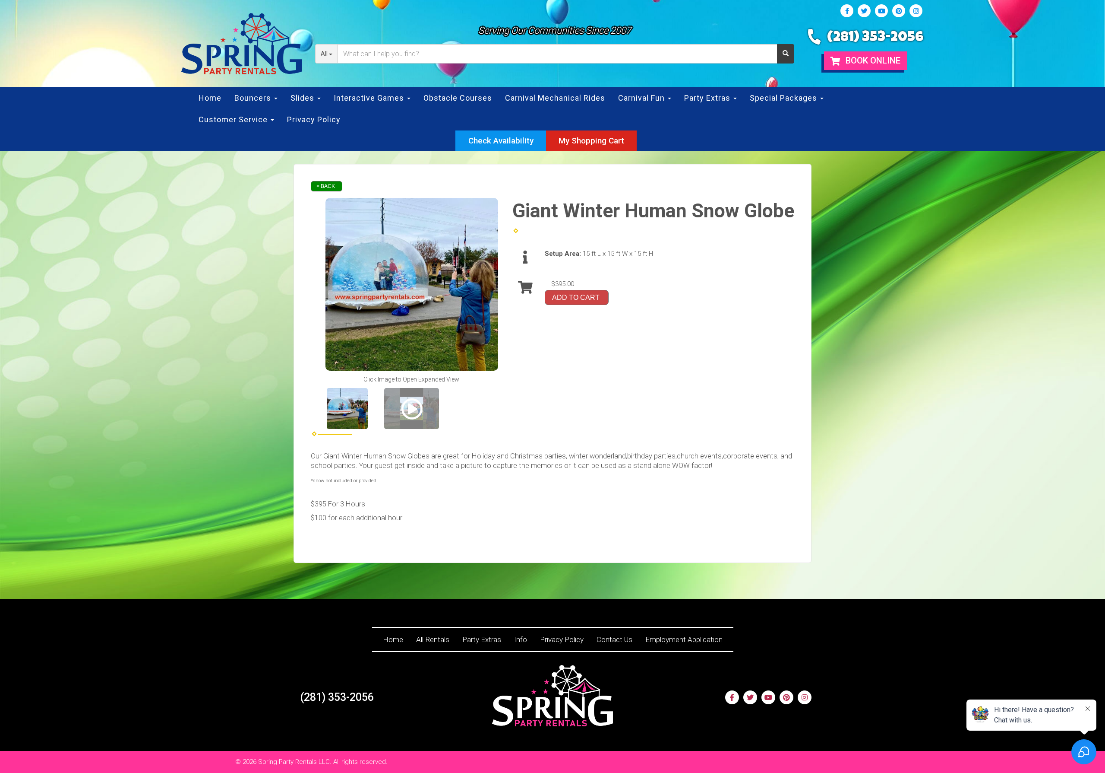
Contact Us (614, 639)
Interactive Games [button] (370, 97)
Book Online (871, 60)
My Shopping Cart (591, 141)
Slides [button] (303, 97)
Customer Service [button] (234, 119)
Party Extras (481, 639)
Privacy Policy (314, 119)
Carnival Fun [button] (642, 97)
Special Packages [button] (784, 97)
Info (520, 639)
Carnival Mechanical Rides (555, 97)
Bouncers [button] (253, 97)
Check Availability (501, 141)
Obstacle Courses (457, 97)
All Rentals (432, 639)
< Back (325, 186)
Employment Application (684, 639)
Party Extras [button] (708, 97)
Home (210, 97)
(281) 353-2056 (875, 38)
